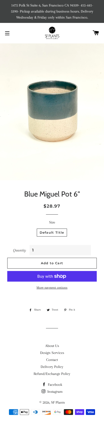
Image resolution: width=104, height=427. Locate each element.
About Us (52, 346)
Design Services (52, 353)
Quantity (19, 250)
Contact (52, 360)
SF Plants (58, 402)
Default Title (52, 232)
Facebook (54, 384)
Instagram (54, 391)
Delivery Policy (52, 367)
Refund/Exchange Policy (52, 374)
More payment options (52, 287)
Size (52, 222)
